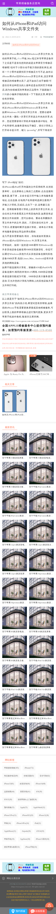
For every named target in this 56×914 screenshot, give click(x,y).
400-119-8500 (42, 330)
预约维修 (20, 911)
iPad (19, 58)
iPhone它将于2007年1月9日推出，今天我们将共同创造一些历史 (41, 374)
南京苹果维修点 (10, 294)
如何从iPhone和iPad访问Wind (26, 45)
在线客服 (40, 911)
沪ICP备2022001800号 (18, 884)
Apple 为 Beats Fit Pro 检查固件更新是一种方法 (14, 374)
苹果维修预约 (48, 37)
